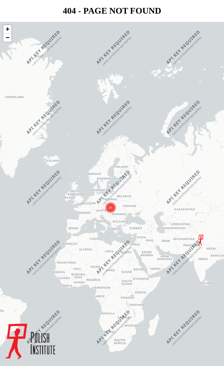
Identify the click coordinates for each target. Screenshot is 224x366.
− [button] (7, 37)
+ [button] (7, 29)
